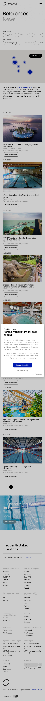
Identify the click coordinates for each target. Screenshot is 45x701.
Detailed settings (22, 370)
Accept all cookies (22, 365)
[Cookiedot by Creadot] (37, 374)
